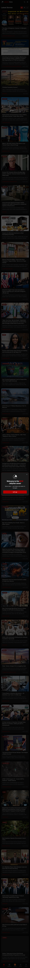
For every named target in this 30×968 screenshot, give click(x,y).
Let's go (15, 492)
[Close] (27, 474)
